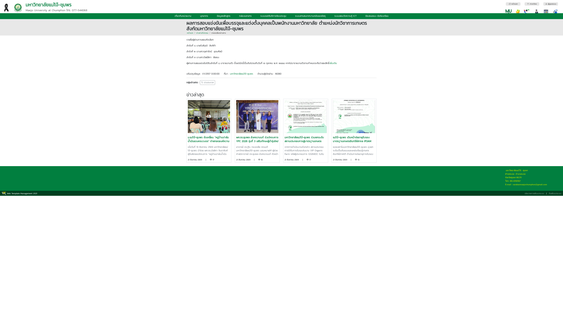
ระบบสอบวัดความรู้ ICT (345, 16)
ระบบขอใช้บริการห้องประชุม (273, 16)
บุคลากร (204, 16)
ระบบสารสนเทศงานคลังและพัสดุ (310, 16)
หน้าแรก (190, 33)
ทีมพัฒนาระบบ (555, 193)
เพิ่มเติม (333, 63)
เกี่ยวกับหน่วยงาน (183, 16)
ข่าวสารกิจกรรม (202, 33)
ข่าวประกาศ (208, 82)
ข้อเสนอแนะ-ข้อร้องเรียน (377, 16)
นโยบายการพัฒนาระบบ (534, 193)
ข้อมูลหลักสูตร (223, 16)
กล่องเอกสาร (245, 16)
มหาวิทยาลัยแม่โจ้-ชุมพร (241, 73)
